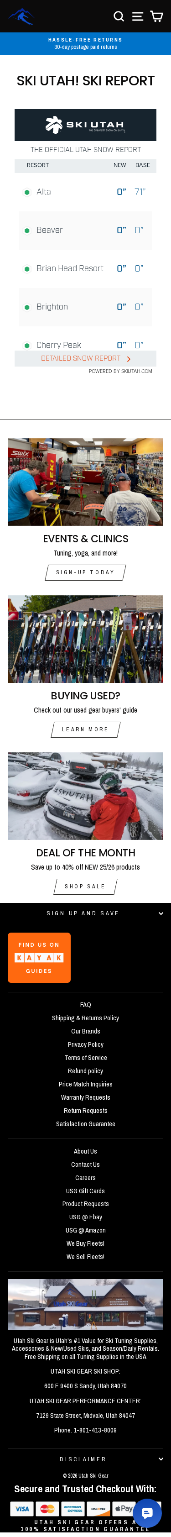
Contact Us (85, 1164)
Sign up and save (83, 913)
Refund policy (85, 1070)
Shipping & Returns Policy (85, 1018)
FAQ (85, 1004)
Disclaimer (83, 1459)
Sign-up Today (85, 572)
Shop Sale (85, 886)
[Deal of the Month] (85, 796)
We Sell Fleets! (85, 1256)
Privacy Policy (86, 1044)
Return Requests (86, 1110)
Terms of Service (85, 1057)
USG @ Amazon (86, 1230)
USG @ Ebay (85, 1217)
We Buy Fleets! (85, 1243)
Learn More (85, 729)
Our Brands (85, 1031)
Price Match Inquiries (86, 1084)
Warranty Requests (85, 1097)
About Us (85, 1151)
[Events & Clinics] (85, 482)
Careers (85, 1177)
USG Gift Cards (85, 1191)
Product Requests (85, 1203)
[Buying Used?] (85, 639)
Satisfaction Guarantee (85, 1123)
